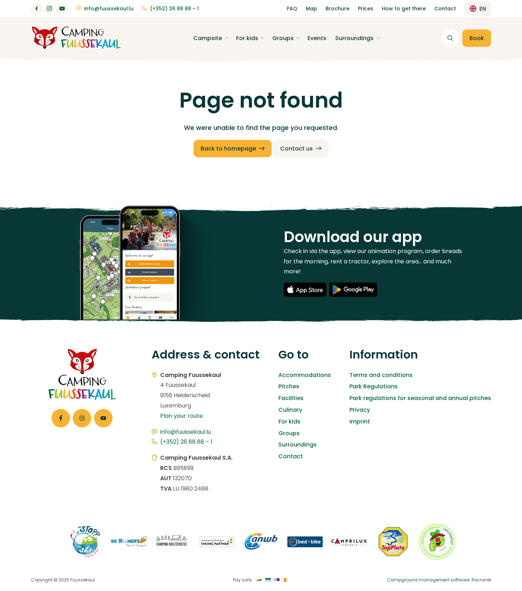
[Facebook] (36, 8)
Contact (445, 8)
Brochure (337, 8)
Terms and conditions (381, 375)
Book (476, 38)
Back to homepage (228, 148)
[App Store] (305, 290)
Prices (365, 8)
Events (317, 38)
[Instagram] (49, 8)
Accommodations (304, 375)
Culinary (290, 410)
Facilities (291, 398)
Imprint (359, 421)
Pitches (288, 386)
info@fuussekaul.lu (109, 8)
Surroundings (354, 38)
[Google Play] (353, 290)
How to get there (404, 8)
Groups (283, 38)
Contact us (296, 148)
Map (311, 8)
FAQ (292, 8)
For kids (247, 38)
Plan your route (181, 416)
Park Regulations (373, 386)
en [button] (482, 8)
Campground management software (428, 580)
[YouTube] (62, 8)
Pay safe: (242, 580)
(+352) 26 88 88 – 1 (174, 8)
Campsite (207, 38)
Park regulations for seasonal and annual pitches (420, 398)
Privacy (359, 410)
